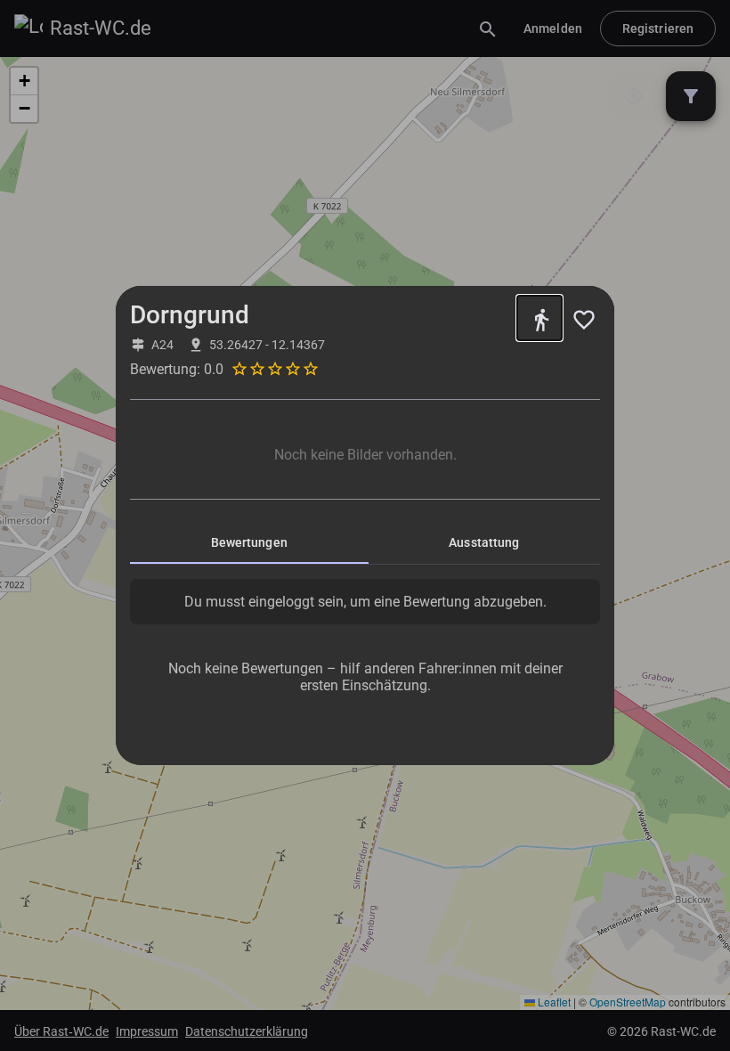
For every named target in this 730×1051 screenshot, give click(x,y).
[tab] (249, 542)
